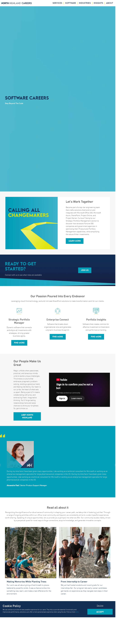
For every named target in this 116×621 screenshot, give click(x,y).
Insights (98, 3)
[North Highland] (16, 3)
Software (70, 3)
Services (57, 3)
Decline (100, 605)
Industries (85, 3)
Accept (100, 611)
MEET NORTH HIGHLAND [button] (27, 416)
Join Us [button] (85, 270)
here (77, 612)
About (109, 3)
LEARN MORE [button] (75, 241)
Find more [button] (19, 343)
